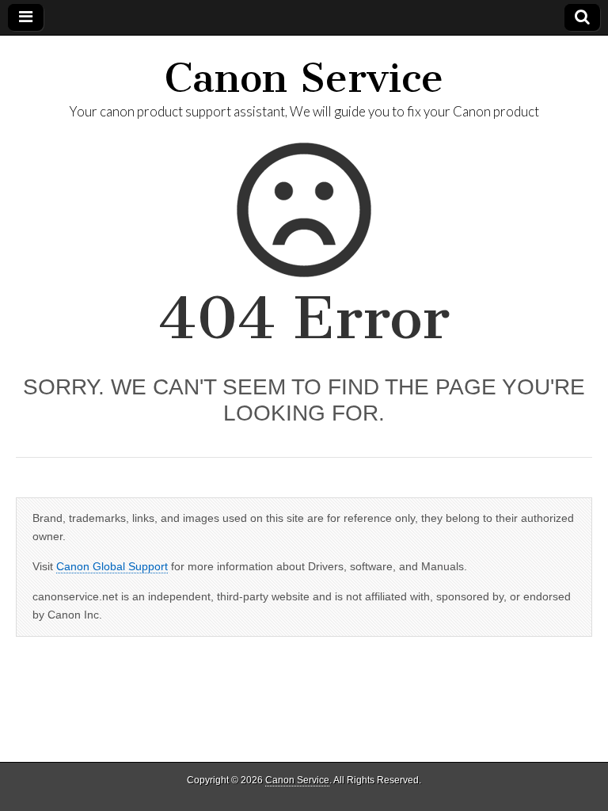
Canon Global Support (112, 566)
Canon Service (304, 78)
